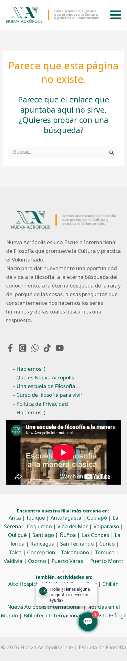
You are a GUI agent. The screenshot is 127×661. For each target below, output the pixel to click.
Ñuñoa (67, 534)
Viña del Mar (72, 526)
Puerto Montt (106, 560)
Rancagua (42, 543)
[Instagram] (22, 348)
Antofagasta (66, 517)
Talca (15, 552)
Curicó (107, 543)
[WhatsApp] (35, 348)
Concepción (41, 552)
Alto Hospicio (24, 583)
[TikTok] (47, 348)
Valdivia (13, 560)
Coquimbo (39, 526)
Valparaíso (106, 526)
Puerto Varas (67, 560)
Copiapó (97, 517)
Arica (15, 517)
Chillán (110, 583)
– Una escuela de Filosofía (43, 386)
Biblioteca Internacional (52, 615)
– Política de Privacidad (40, 403)
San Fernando (77, 543)
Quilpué (17, 534)
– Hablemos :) (28, 368)
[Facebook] (10, 348)
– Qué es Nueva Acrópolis (43, 377)
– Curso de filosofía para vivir (47, 394)
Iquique (36, 517)
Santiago (43, 534)
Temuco (104, 552)
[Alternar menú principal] (115, 15)
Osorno (37, 560)
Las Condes (95, 534)
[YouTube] (59, 348)
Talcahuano (75, 552)
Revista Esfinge (108, 615)
